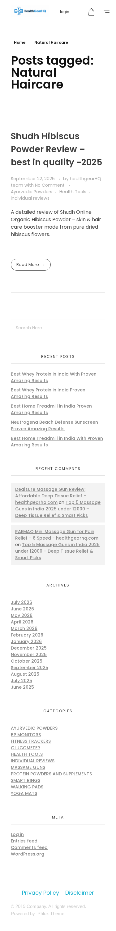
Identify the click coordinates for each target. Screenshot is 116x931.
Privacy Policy (40, 893)
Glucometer (25, 748)
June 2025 (22, 687)
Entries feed (24, 841)
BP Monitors (26, 735)
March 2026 (24, 628)
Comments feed (29, 847)
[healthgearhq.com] (30, 11)
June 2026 (22, 609)
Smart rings (25, 780)
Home (19, 42)
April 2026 (22, 622)
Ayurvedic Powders (31, 192)
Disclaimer (79, 893)
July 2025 (21, 681)
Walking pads (27, 787)
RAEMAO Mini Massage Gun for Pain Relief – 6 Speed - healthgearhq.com (56, 534)
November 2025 (29, 654)
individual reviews (30, 198)
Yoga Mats (24, 793)
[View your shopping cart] (92, 12)
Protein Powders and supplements (51, 774)
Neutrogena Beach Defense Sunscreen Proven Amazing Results (54, 425)
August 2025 (25, 674)
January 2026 (26, 641)
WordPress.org (27, 854)
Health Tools (72, 192)
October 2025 (26, 661)
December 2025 (29, 648)
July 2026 (21, 602)
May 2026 (21, 615)
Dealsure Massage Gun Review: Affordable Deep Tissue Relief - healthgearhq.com (50, 495)
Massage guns (28, 767)
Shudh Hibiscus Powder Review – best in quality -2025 (56, 149)
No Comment (50, 185)
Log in (17, 834)
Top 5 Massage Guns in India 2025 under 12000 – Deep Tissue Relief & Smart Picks (58, 508)
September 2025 (29, 667)
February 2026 (27, 635)
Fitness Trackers (31, 741)
